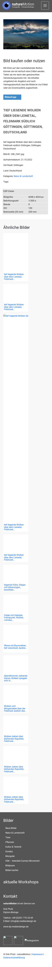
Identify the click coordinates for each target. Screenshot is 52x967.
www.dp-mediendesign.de (15, 926)
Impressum (37, 954)
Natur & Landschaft (23, 176)
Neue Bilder (11, 828)
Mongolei (10, 856)
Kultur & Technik (13, 847)
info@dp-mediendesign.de (23, 921)
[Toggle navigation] (45, 5)
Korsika (9, 851)
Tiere (7, 837)
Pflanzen (9, 842)
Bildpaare (10, 865)
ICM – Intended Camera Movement (22, 861)
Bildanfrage (10, 97)
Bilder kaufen (11, 870)
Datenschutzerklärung (14, 957)
